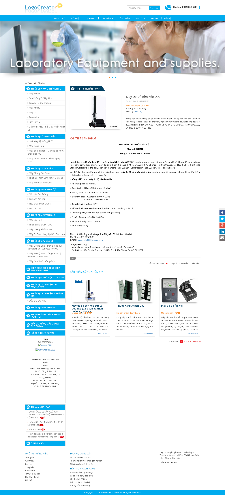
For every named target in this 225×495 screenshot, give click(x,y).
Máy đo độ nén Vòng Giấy (41, 261)
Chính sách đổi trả (78, 479)
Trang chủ (29, 457)
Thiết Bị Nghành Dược (44, 189)
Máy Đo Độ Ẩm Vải (172, 305)
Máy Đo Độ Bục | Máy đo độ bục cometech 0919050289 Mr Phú (45, 247)
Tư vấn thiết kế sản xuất (81, 457)
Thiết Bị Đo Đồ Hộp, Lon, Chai (47, 277)
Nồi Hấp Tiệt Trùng (38, 194)
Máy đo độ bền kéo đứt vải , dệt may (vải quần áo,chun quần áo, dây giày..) (88, 308)
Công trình (30, 470)
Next (195, 341)
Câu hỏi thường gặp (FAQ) (81, 475)
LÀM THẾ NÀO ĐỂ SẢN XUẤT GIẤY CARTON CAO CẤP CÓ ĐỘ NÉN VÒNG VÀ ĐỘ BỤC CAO (46, 414)
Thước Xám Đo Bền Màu (130, 305)
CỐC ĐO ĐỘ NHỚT (38, 300)
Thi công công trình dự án (81, 464)
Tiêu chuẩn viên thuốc (39, 203)
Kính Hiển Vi (34, 121)
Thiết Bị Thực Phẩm (42, 168)
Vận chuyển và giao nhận (81, 472)
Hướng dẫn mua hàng (80, 485)
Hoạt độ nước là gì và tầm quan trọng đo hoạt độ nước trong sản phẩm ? (45, 435)
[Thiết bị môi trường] (112, 50)
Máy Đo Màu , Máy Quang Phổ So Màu (45, 324)
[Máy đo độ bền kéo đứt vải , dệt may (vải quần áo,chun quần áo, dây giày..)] (90, 290)
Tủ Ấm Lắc (34, 117)
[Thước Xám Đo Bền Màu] (134, 290)
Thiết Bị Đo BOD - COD (40, 224)
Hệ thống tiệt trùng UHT (40, 141)
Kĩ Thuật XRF (34, 429)
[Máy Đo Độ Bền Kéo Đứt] (96, 112)
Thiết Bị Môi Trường (43, 215)
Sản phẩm (29, 467)
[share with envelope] (222, 238)
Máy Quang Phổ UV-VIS (40, 229)
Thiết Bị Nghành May (43, 307)
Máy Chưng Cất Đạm (39, 173)
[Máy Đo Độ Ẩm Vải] (179, 290)
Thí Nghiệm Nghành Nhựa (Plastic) (46, 315)
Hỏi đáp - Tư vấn (32, 477)
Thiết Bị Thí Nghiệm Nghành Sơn (47, 294)
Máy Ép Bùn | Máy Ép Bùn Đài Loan (46, 234)
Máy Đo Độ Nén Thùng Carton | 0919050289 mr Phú (44, 255)
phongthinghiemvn (174, 452)
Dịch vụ (28, 464)
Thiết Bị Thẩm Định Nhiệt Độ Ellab (45, 177)
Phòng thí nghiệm (173, 458)
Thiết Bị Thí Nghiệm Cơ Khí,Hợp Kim (44, 285)
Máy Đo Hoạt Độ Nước (40, 182)
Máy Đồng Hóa (36, 145)
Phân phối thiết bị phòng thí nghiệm (86, 460)
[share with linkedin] (222, 231)
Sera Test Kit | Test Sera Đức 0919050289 (45, 269)
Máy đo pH (189, 452)
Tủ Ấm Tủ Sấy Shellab (39, 102)
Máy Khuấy (34, 107)
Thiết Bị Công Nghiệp (43, 136)
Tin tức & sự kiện (32, 473)
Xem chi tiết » (103, 333)
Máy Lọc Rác (35, 219)
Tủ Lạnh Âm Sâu (36, 198)
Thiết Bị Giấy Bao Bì (42, 240)
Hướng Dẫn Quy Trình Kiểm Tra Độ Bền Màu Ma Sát (46, 423)
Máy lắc (32, 112)
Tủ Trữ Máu (34, 208)
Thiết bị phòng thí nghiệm (171, 455)
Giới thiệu (29, 460)
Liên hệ (138, 111)
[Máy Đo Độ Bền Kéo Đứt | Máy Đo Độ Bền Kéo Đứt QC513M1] (44, 7)
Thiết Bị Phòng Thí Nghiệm (46, 88)
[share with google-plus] (222, 225)
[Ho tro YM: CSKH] (45, 345)
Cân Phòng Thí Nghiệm (40, 98)
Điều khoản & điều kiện (80, 482)
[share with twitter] (222, 219)
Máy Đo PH (34, 93)
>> (200, 341)
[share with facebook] (222, 212)
